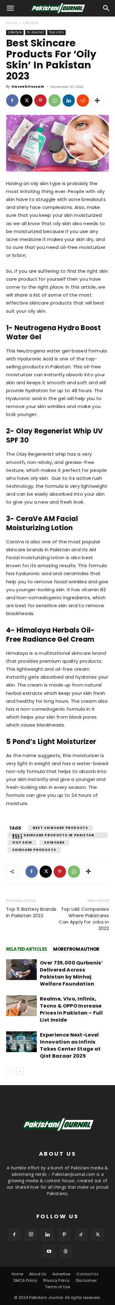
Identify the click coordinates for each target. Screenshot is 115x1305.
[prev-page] (10, 1071)
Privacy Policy (56, 1280)
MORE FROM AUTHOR (76, 949)
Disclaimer (86, 1280)
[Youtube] (49, 1251)
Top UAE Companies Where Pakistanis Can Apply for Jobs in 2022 (84, 918)
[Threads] (66, 1251)
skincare (54, 842)
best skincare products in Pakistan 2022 (53, 835)
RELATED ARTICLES (26, 949)
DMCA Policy (25, 1280)
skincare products (34, 850)
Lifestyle (30, 22)
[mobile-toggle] (10, 8)
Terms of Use (57, 1286)
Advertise (61, 1274)
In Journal (35, 32)
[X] (26, 100)
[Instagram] (31, 1235)
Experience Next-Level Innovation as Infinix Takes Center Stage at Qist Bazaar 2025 (70, 1045)
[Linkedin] (69, 100)
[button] (106, 8)
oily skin (22, 842)
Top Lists (56, 32)
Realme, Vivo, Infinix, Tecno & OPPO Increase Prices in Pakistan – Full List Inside (71, 1009)
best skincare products (60, 828)
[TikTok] (81, 1235)
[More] (97, 100)
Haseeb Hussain (28, 86)
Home (11, 22)
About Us (38, 1274)
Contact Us (87, 1274)
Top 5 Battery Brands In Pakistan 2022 (31, 912)
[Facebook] (12, 100)
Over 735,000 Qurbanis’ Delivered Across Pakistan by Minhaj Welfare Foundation (71, 973)
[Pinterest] (40, 100)
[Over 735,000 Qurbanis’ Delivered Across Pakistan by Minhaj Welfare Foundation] (21, 969)
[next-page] (20, 1071)
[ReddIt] (83, 100)
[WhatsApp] (54, 100)
